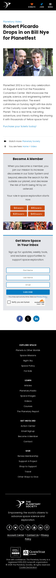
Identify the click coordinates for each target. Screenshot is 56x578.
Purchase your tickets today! (19, 126)
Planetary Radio (28, 390)
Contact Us (33, 535)
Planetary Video (12, 21)
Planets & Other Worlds (28, 350)
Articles (28, 385)
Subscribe (28, 292)
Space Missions (28, 355)
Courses (28, 406)
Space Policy (28, 365)
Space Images (28, 395)
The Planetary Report (28, 411)
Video (34, 146)
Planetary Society (31, 141)
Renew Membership (28, 456)
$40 (36, 213)
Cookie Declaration (28, 567)
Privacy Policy (42, 297)
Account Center (15, 535)
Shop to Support (28, 466)
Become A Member (28, 436)
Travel (28, 471)
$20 (18, 213)
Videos (28, 401)
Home (26, 146)
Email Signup (28, 431)
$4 (19, 208)
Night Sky (28, 360)
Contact (28, 441)
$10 (36, 208)
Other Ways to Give (28, 476)
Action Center (28, 425)
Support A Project (28, 461)
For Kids (28, 371)
